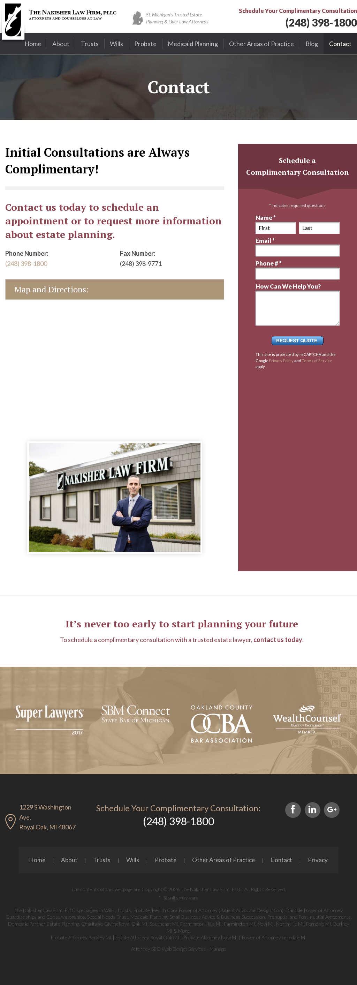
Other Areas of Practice (261, 43)
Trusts (90, 43)
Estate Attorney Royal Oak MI (147, 937)
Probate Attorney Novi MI (210, 937)
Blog (311, 43)
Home (32, 43)
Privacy (318, 860)
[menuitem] (33, 43)
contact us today (277, 639)
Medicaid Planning (193, 43)
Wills (116, 43)
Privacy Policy (281, 360)
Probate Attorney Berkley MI (81, 937)
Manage (218, 949)
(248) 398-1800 (321, 22)
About (60, 43)
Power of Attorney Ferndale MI (274, 937)
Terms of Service (317, 360)
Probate (145, 43)
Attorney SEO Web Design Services (168, 949)
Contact (340, 43)
